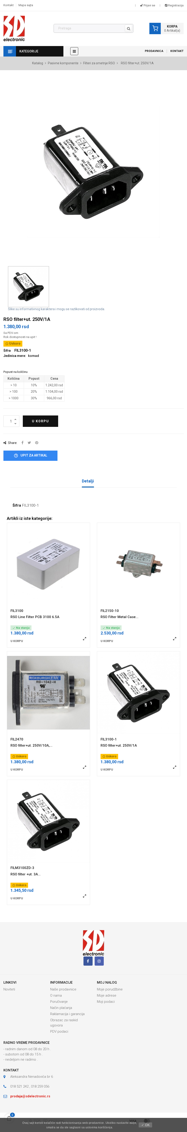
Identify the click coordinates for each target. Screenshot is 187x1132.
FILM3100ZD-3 (22, 868)
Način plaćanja (61, 1008)
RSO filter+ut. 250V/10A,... (31, 745)
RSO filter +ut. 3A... (25, 874)
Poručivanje (59, 1002)
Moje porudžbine (110, 989)
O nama (56, 995)
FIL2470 (16, 739)
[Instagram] (99, 961)
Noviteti (9, 989)
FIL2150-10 (110, 611)
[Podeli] (22, 443)
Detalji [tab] (88, 481)
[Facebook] (88, 961)
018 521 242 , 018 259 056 (29, 1086)
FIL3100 (16, 611)
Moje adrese (106, 995)
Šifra (17, 505)
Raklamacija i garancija (67, 1014)
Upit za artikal (30, 455)
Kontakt (8, 5)
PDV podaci (59, 1031)
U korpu (40, 421)
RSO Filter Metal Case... (119, 617)
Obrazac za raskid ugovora (64, 1022)
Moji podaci (106, 1002)
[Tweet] (29, 443)
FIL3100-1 (109, 739)
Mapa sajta (25, 5)
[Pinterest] (36, 443)
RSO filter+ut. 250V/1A (119, 745)
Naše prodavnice (63, 989)
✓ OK (145, 1125)
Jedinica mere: (14, 356)
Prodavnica (154, 51)
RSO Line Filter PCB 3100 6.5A (34, 617)
